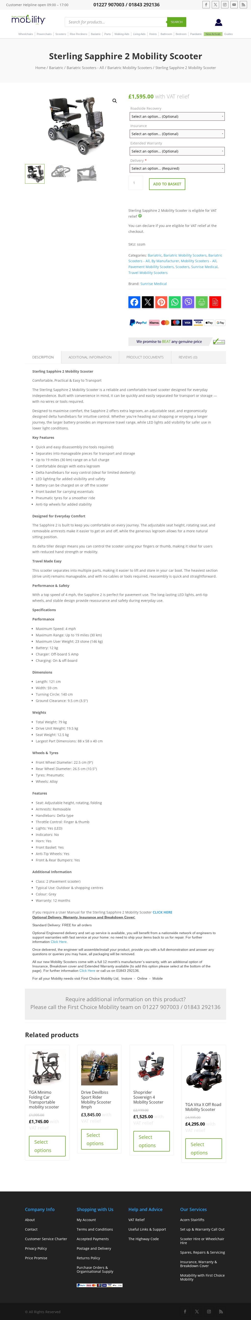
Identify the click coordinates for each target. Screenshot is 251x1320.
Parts (107, 34)
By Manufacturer (165, 261)
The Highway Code (143, 1239)
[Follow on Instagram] (224, 4)
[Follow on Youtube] (234, 4)
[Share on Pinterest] (161, 302)
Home (40, 67)
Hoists (153, 34)
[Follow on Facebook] (206, 4)
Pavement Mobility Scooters (151, 266)
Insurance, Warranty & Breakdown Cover (198, 1264)
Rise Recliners (78, 34)
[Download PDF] (215, 302)
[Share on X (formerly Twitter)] (148, 302)
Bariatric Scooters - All (85, 67)
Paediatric (196, 34)
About (30, 1219)
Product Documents (145, 357)
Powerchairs (44, 34)
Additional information (90, 357)
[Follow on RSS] (243, 4)
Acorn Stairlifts (192, 1219)
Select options (42, 1146)
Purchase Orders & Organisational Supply (95, 1269)
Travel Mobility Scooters (148, 272)
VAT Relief (136, 1219)
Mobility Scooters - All (198, 261)
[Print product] (202, 302)
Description (43, 357)
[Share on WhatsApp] (175, 302)
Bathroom (166, 34)
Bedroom (181, 34)
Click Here (59, 942)
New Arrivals (213, 34)
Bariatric (96, 34)
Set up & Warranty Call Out (202, 1229)
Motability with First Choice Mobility (202, 1277)
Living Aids (139, 34)
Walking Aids (121, 34)
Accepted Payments (93, 1239)
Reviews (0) (188, 357)
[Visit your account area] (218, 24)
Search (177, 22)
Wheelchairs (25, 34)
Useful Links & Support (147, 1229)
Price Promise (36, 1258)
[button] (114, 100)
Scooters (60, 34)
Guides (228, 34)
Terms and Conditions (95, 1229)
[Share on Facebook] (134, 302)
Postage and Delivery (94, 1248)
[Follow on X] (215, 4)
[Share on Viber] (188, 302)
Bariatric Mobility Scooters (129, 67)
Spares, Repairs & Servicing (202, 1252)
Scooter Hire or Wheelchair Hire (202, 1241)
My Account (86, 1219)
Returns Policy (88, 1258)
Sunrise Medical (204, 266)
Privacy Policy (36, 1248)
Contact (31, 1229)
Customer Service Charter (46, 1239)
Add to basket (167, 183)
